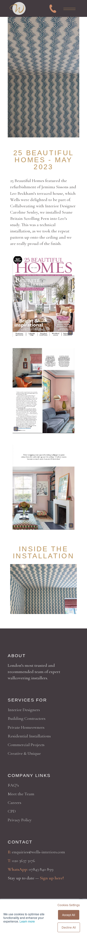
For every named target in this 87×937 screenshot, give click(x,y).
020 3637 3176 (23, 860)
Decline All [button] (69, 927)
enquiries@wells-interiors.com (38, 852)
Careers (14, 802)
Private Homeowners (26, 727)
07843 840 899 (41, 869)
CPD (12, 811)
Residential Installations (29, 736)
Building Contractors (26, 718)
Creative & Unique (24, 753)
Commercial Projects (26, 744)
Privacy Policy (20, 819)
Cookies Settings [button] (69, 905)
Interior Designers (24, 709)
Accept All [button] (68, 915)
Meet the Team (21, 793)
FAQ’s (13, 785)
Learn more (27, 921)
